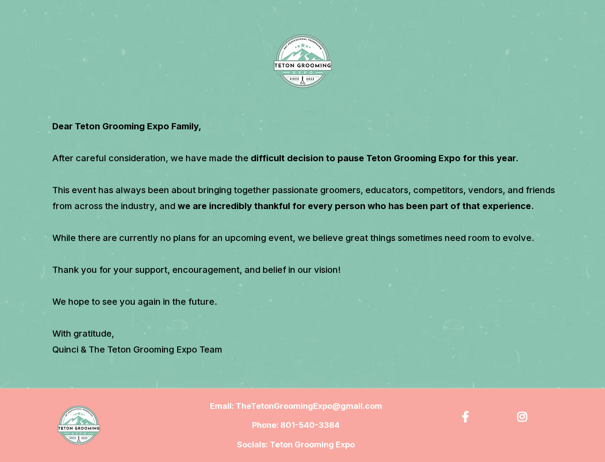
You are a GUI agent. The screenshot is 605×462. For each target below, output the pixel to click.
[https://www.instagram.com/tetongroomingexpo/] (524, 415)
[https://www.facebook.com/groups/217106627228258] (467, 415)
